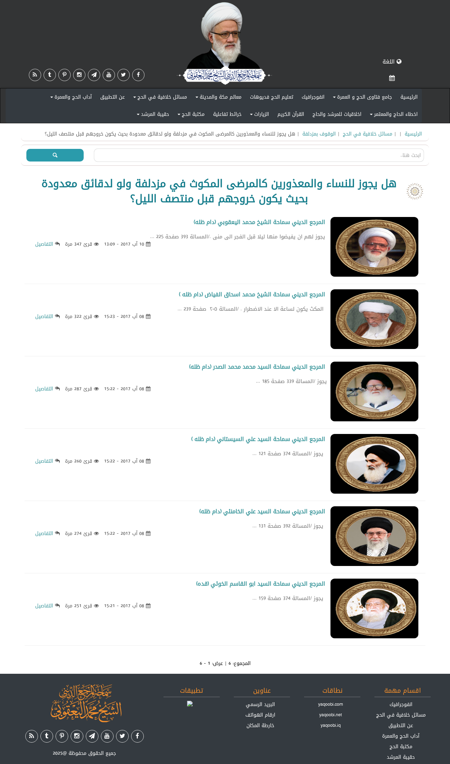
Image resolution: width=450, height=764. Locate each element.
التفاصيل (44, 244)
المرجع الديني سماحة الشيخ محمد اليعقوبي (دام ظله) (259, 222)
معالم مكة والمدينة (217, 98)
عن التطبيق (112, 96)
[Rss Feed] (35, 75)
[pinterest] (64, 75)
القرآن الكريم (290, 114)
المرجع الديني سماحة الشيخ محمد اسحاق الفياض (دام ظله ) (252, 294)
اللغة (389, 62)
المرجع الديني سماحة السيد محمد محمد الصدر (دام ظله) (257, 367)
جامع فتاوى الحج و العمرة (361, 98)
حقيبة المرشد (152, 115)
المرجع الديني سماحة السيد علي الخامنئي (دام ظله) (262, 511)
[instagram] (79, 75)
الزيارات (258, 115)
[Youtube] (109, 75)
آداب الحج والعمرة (70, 98)
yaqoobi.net (330, 714)
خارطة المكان (260, 725)
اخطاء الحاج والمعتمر (393, 115)
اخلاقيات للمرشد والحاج (337, 114)
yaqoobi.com (330, 704)
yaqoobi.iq (331, 725)
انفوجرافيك (313, 96)
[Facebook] (138, 75)
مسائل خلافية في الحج (159, 98)
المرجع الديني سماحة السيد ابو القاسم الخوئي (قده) (260, 584)
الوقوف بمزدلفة (319, 133)
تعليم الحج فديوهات (271, 96)
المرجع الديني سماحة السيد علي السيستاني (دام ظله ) (258, 439)
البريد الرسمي (260, 704)
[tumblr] (50, 75)
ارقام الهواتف (260, 714)
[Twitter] (123, 75)
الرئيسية (409, 96)
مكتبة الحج (190, 115)
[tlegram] (94, 75)
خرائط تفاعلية (227, 114)
